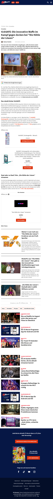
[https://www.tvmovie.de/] (5, 2)
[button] (21, 303)
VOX (21, 308)
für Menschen (19, 124)
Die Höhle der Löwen (29, 308)
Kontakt (26, 488)
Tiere (30, 124)
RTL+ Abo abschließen (28, 188)
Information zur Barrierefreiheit (32, 483)
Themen (38, 486)
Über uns (26, 486)
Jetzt (13, 2)
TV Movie (3, 26)
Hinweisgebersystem (17, 486)
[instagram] (34, 472)
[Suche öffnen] (48, 2)
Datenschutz (35, 480)
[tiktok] (24, 472)
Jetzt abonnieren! (33, 458)
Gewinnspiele (32, 486)
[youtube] (29, 472)
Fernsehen (11, 26)
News (7, 26)
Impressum (17, 480)
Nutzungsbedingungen (26, 480)
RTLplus (16, 308)
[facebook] (19, 472)
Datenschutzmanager (19, 483)
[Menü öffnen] (51, 2)
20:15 (17, 2)
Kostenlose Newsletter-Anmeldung (26, 441)
